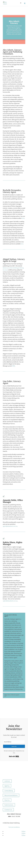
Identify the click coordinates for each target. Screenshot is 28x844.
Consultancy (8, 791)
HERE (13, 366)
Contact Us (8, 810)
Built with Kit (14, 756)
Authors (7, 781)
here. (22, 244)
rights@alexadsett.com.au (10, 601)
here (23, 218)
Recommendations (11, 795)
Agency (6, 786)
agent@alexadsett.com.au (10, 526)
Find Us (7, 800)
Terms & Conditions (14, 827)
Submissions (8, 805)
